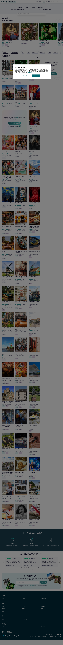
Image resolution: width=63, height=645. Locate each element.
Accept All (36, 75)
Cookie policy (30, 72)
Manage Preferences (27, 75)
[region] (32, 71)
